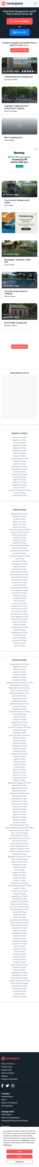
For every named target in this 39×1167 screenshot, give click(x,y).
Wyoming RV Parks (19, 989)
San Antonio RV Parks (19, 609)
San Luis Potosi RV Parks (19, 907)
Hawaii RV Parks (19, 751)
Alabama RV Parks (20, 667)
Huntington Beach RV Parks (19, 556)
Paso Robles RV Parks (19, 590)
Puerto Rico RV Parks (19, 891)
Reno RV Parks (19, 601)
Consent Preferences (9, 1079)
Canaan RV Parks (19, 456)
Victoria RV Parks (19, 960)
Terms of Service (7, 1064)
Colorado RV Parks (19, 720)
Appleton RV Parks (19, 440)
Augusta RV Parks (19, 445)
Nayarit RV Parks (19, 814)
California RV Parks (19, 696)
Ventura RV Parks (19, 643)
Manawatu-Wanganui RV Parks (19, 783)
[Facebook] (3, 1086)
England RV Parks (19, 733)
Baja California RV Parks (19, 685)
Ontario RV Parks (19, 875)
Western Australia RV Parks (19, 981)
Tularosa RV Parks (19, 638)
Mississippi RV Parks (19, 804)
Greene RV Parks (19, 472)
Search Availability (21, 21)
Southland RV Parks (19, 928)
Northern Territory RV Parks (19, 851)
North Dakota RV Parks (19, 846)
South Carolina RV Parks (19, 923)
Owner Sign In (6, 1114)
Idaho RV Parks (19, 759)
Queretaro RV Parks (19, 899)
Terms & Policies (7, 1073)
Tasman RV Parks (19, 938)
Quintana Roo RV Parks (19, 902)
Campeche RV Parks (19, 698)
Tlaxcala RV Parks (19, 949)
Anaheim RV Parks (20, 516)
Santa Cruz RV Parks (19, 619)
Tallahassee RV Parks (19, 633)
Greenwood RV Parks (19, 474)
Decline (19, 1156)
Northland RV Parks (19, 854)
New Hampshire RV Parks (19, 830)
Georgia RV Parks (19, 741)
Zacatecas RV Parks (19, 996)
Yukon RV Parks (20, 994)
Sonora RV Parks (19, 917)
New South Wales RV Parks (19, 838)
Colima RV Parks (19, 717)
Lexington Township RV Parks (19, 490)
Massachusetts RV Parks (19, 793)
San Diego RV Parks (19, 611)
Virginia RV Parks (19, 962)
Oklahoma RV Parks (19, 873)
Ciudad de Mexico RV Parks (19, 712)
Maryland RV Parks (19, 791)
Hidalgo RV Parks (19, 756)
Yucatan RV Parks (19, 991)
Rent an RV (21, 32)
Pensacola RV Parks (19, 593)
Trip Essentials (7, 1106)
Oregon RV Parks (19, 878)
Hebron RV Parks (19, 480)
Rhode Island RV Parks (19, 904)
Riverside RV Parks (19, 604)
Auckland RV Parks (19, 680)
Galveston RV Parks (19, 548)
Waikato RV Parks (19, 967)
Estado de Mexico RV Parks (19, 735)
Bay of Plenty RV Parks (19, 691)
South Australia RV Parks (19, 920)
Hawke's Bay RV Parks (19, 754)
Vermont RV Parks (19, 957)
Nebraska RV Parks (19, 817)
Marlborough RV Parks (19, 788)
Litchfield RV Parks (19, 495)
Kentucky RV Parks (19, 775)
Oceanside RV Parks (19, 582)
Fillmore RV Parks (19, 540)
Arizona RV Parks (19, 675)
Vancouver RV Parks (19, 640)
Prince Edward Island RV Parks (19, 886)
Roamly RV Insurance (9, 1103)
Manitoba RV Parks (19, 785)
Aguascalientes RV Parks (19, 664)
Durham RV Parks (19, 464)
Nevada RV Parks (19, 822)
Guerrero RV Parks (20, 749)
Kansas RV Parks (19, 772)
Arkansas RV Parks (19, 677)
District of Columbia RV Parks (19, 727)
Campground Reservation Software (14, 1121)
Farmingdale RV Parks (19, 466)
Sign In (3, 1100)
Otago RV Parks (20, 880)
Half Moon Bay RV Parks (19, 551)
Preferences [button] (7, 1145)
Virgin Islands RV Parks (19, 965)
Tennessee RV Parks (20, 944)
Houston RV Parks (19, 553)
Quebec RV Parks (19, 894)
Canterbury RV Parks (19, 701)
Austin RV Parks (19, 519)
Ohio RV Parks (19, 870)
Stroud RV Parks (19, 630)
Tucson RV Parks (19, 635)
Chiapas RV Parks (19, 706)
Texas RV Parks (20, 946)
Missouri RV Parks (19, 807)
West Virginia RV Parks (19, 983)
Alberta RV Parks (19, 672)
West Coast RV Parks (19, 978)
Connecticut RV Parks (19, 722)
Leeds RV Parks (19, 488)
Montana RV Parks (20, 809)
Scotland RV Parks (19, 912)
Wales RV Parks (19, 970)
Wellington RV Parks (19, 975)
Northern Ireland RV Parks (19, 849)
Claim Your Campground (10, 1118)
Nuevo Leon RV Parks (19, 862)
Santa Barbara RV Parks (19, 617)
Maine (26, 45)
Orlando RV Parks (19, 585)
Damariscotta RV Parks (19, 459)
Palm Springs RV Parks (19, 588)
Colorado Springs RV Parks (19, 530)
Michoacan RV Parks (19, 799)
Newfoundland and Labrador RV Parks (19, 828)
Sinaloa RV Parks (19, 915)
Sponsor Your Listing (19, 50)
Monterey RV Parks (19, 569)
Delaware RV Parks (19, 725)
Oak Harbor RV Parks (20, 580)
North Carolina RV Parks (20, 844)
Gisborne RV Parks (19, 743)
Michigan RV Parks (19, 796)
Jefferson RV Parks (19, 482)
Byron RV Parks (19, 453)
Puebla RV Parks (19, 888)
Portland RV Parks (19, 598)
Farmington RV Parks (20, 469)
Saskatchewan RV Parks (19, 909)
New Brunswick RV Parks (19, 825)
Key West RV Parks (19, 561)
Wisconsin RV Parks (19, 986)
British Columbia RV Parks (19, 693)
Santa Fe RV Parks (19, 622)
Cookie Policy (6, 1070)
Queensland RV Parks (19, 896)
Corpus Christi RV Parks (19, 532)
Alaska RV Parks (19, 669)
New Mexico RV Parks (19, 836)
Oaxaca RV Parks (19, 867)
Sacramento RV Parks (19, 606)
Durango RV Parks (19, 538)
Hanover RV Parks (19, 477)
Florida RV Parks (19, 738)
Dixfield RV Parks (19, 461)
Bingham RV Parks (20, 448)
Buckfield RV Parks (19, 451)
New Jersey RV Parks (19, 833)
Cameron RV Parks (19, 527)
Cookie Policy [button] (26, 1140)
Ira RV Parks (19, 559)
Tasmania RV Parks (19, 941)
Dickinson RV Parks (19, 535)
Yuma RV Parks (19, 646)
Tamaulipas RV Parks (19, 933)
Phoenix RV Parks (19, 596)
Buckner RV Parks (19, 522)
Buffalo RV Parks (19, 524)
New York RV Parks (19, 841)
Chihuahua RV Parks (19, 709)
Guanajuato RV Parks (19, 746)
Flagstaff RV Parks (19, 543)
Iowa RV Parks (19, 767)
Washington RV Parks (19, 973)
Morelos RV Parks (19, 812)
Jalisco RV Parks (19, 770)
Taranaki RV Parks (19, 936)
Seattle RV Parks (19, 625)
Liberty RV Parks (19, 493)
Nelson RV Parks (19, 820)
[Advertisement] (19, 1027)
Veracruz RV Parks (19, 954)
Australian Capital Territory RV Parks (19, 683)
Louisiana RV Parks (19, 778)
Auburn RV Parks (19, 443)
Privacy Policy (6, 1067)
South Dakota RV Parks (19, 925)
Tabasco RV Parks (19, 931)
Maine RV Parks (19, 780)
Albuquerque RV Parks (19, 514)
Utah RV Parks (19, 952)
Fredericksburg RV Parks (19, 545)
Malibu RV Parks (19, 567)
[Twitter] (8, 1086)
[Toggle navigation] (35, 3)
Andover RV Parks (19, 437)
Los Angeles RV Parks (19, 564)
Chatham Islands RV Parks (20, 704)
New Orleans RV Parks (19, 577)
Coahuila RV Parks (19, 714)
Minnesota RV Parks (19, 801)
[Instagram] (12, 1086)
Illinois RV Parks (19, 762)
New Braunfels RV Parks (19, 575)
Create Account (7, 1097)
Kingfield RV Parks (19, 485)
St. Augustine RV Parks (19, 627)
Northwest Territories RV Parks (19, 857)
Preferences (19, 1162)
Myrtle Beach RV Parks (19, 572)
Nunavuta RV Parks (19, 865)
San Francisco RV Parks (20, 614)
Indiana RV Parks (19, 764)
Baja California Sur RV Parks (19, 688)
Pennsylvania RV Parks (19, 883)
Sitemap (4, 1076)
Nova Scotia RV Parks (19, 859)
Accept (19, 1151)
